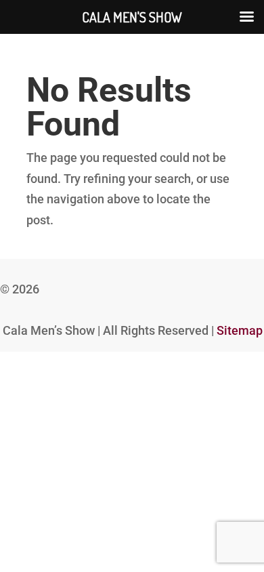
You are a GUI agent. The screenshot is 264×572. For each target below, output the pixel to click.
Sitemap (240, 330)
